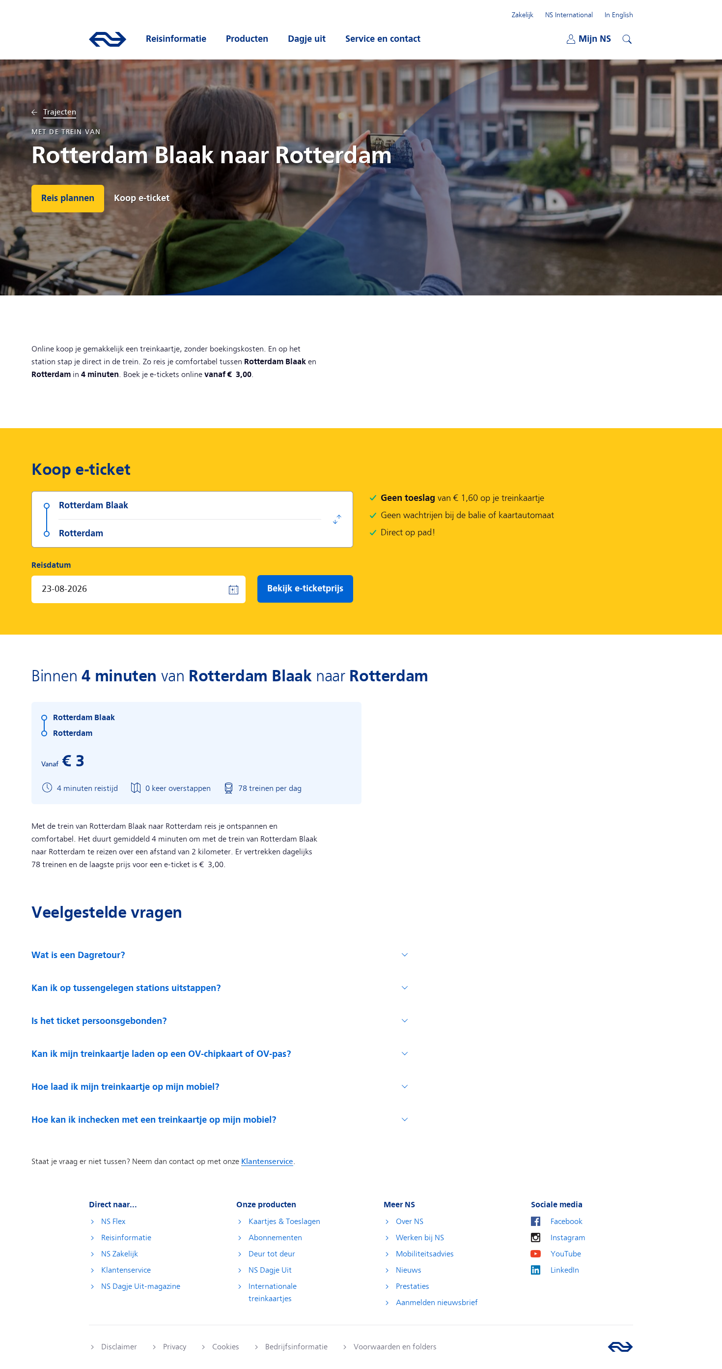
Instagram (568, 1237)
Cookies (225, 1346)
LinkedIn (565, 1270)
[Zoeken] (625, 37)
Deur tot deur (272, 1254)
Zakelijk (522, 15)
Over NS (409, 1221)
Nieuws (408, 1270)
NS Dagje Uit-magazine (140, 1286)
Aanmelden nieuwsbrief (437, 1302)
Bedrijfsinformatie (296, 1346)
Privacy (174, 1346)
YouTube (566, 1254)
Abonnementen (275, 1237)
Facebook (567, 1221)
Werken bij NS (420, 1237)
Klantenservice (126, 1270)
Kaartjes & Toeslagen (284, 1221)
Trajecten (59, 112)
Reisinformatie (126, 1237)
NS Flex (113, 1221)
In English (619, 15)
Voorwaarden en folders (395, 1346)
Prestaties (412, 1286)
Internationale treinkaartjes (273, 1292)
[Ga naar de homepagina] (620, 1347)
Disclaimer (119, 1346)
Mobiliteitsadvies (425, 1254)
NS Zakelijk (119, 1254)
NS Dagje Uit (270, 1270)
